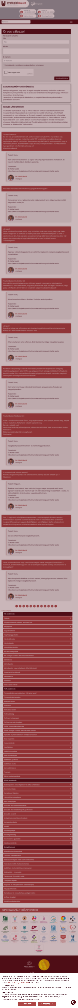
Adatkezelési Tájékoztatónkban (18, 983)
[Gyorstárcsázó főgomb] (73, 1002)
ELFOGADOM (27, 1004)
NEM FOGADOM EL (47, 1004)
